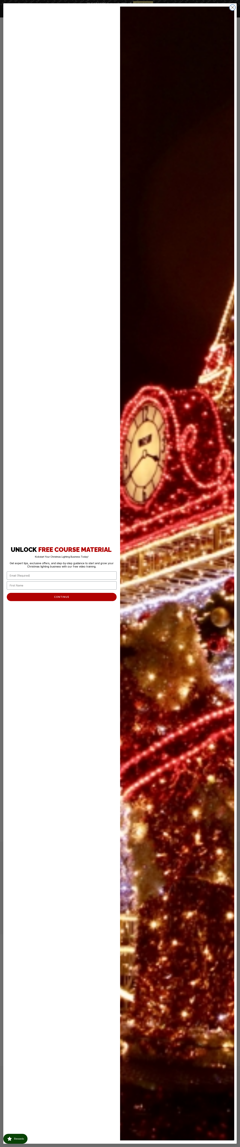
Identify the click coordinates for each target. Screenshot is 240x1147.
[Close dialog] (232, 7)
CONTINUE (61, 597)
